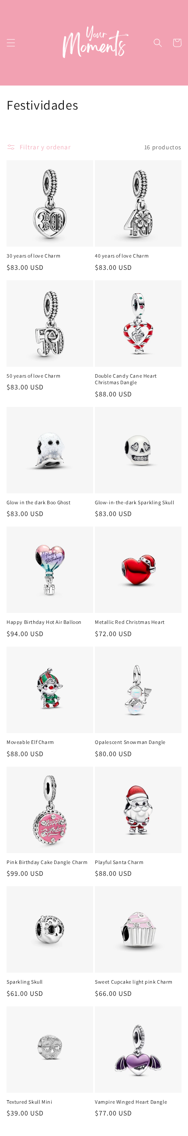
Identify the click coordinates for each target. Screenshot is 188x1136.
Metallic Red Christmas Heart (130, 622)
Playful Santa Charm (119, 862)
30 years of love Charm (33, 255)
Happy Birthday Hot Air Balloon (44, 622)
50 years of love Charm (33, 375)
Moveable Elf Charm (30, 742)
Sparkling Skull (25, 981)
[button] (11, 42)
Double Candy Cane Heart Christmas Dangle (126, 379)
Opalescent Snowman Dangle (130, 742)
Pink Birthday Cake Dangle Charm (47, 862)
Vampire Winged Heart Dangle (131, 1101)
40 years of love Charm (122, 255)
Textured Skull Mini (29, 1101)
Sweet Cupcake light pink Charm (134, 981)
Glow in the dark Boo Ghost (39, 502)
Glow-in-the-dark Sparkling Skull (134, 502)
